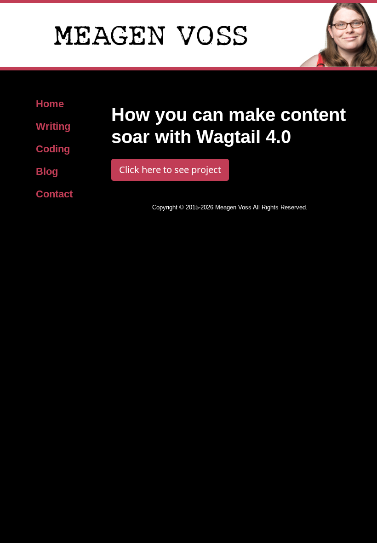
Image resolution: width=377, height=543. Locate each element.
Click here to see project (170, 169)
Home (50, 104)
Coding (53, 149)
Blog (47, 171)
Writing (53, 126)
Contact (54, 194)
